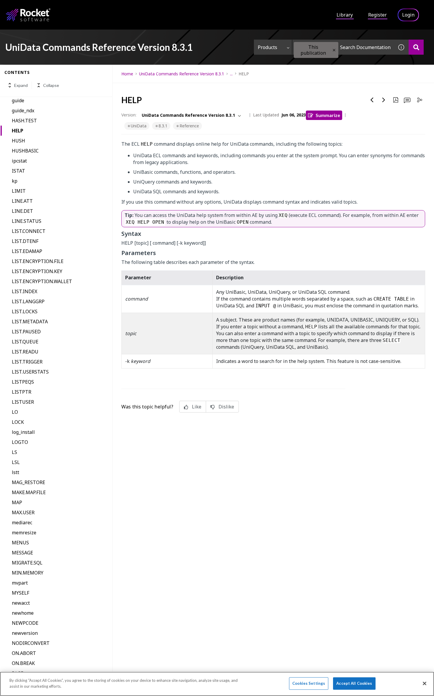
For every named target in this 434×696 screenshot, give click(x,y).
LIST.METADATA (30, 321)
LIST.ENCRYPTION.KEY (37, 271)
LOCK (18, 422)
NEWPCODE (25, 623)
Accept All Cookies (354, 683)
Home (127, 73)
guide (18, 100)
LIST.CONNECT (28, 231)
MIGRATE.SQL (27, 562)
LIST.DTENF (25, 241)
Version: (128, 115)
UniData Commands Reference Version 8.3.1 (181, 73)
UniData (138, 126)
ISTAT (18, 171)
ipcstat (19, 161)
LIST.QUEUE (25, 341)
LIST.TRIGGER (27, 361)
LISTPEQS (23, 382)
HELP (17, 130)
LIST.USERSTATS (30, 372)
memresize (24, 532)
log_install (23, 432)
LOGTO (20, 442)
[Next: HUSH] (384, 100)
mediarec (22, 522)
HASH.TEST (24, 120)
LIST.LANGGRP (28, 301)
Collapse (51, 85)
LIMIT (19, 191)
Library (345, 15)
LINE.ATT (22, 201)
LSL (16, 462)
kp (14, 181)
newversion (25, 633)
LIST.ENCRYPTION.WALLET (42, 281)
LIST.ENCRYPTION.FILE (37, 261)
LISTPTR (21, 392)
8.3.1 (163, 126)
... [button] (231, 73)
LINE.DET (22, 211)
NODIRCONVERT (31, 643)
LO (15, 412)
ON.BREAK (23, 663)
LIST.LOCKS (24, 311)
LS (14, 452)
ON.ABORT (24, 653)
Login (408, 15)
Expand (21, 85)
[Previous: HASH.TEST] (372, 100)
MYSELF (20, 593)
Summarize (328, 115)
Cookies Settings (308, 683)
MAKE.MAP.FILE (29, 492)
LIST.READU (25, 351)
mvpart (20, 583)
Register (377, 15)
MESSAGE (22, 552)
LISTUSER (23, 402)
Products (267, 47)
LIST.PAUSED (26, 331)
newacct (21, 603)
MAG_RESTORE (28, 482)
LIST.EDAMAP (27, 251)
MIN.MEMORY (27, 573)
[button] (334, 50)
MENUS (20, 542)
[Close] (424, 683)
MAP (17, 502)
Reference (189, 126)
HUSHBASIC (25, 150)
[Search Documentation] (416, 47)
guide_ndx (23, 110)
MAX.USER (23, 512)
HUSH (18, 140)
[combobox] (343, 47)
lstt (15, 472)
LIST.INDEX (24, 291)
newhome (23, 613)
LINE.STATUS (26, 221)
